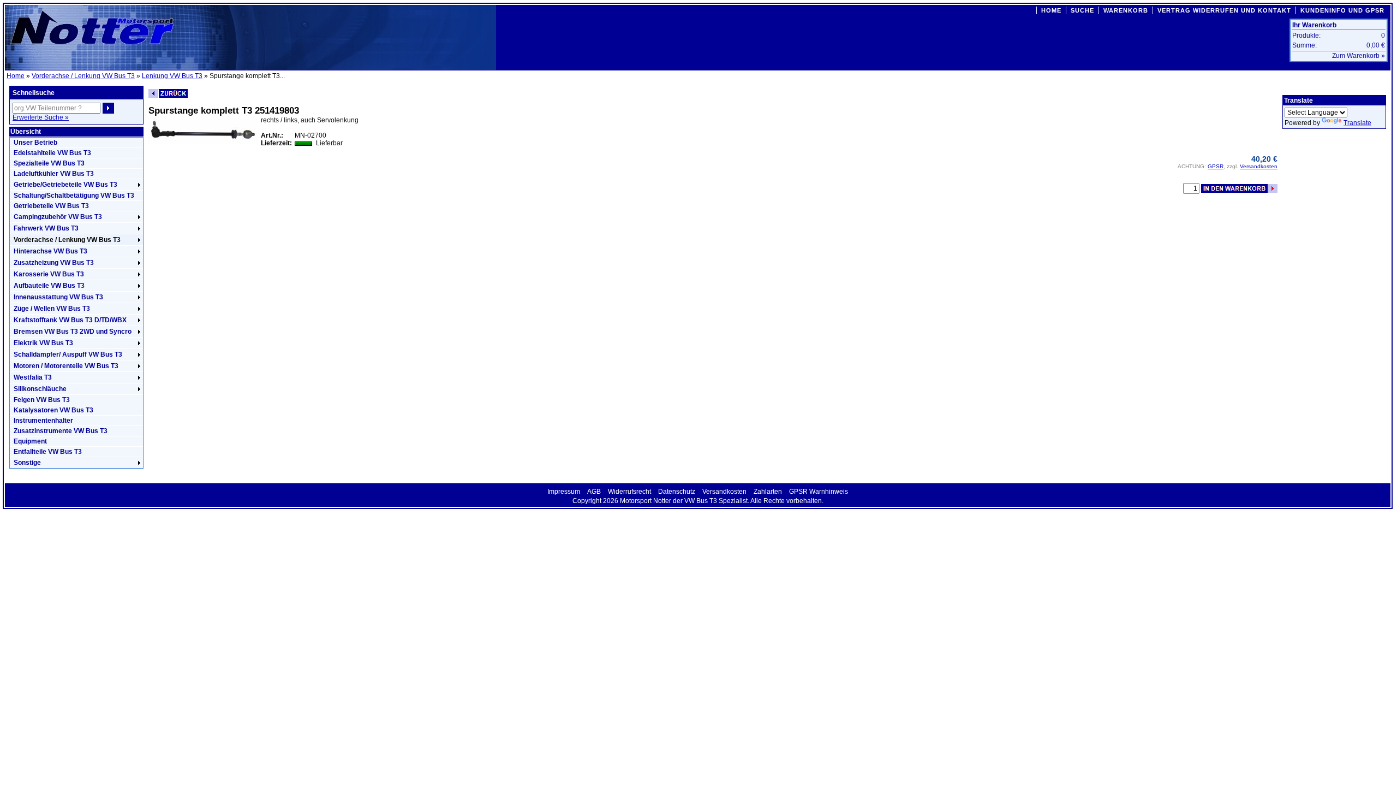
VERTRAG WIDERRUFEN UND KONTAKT (1224, 10)
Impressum (563, 491)
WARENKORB (1125, 10)
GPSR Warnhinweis (818, 491)
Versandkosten (1258, 166)
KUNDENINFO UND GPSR (1342, 10)
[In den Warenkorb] (1239, 188)
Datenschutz (676, 491)
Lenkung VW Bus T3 (172, 76)
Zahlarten (768, 491)
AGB (594, 491)
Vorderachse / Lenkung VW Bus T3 (83, 76)
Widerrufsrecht (629, 491)
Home (16, 76)
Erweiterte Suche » (41, 117)
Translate (1357, 123)
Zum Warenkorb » (1358, 56)
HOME (1051, 10)
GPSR (1215, 166)
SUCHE (1082, 10)
